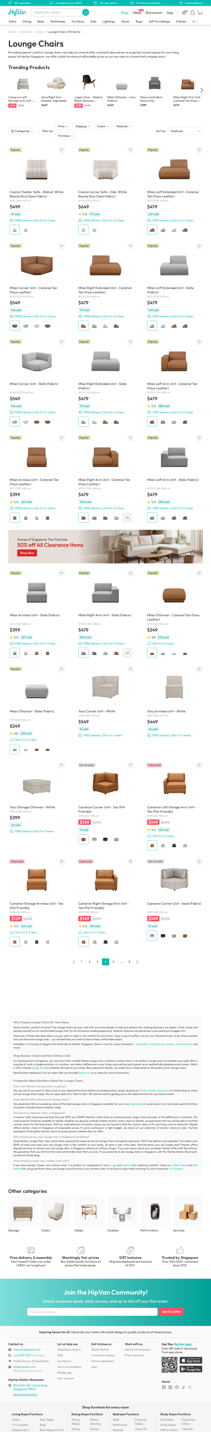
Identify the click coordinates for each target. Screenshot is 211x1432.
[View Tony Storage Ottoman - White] (36, 798)
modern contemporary (179, 1044)
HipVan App (182, 1344)
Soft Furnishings (159, 21)
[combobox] (60, 12)
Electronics (200, 21)
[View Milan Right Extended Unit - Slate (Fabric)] (105, 383)
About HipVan (100, 1349)
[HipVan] (17, 12)
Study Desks (168, 1425)
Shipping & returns (69, 1349)
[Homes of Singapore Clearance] (105, 546)
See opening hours (25, 1394)
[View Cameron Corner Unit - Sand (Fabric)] (174, 900)
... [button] (121, 961)
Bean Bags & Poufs (52, 1430)
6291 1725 (22, 1355)
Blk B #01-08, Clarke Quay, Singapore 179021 (30, 1387)
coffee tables (179, 1165)
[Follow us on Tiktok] (183, 1387)
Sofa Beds (166, 1419)
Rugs (139, 21)
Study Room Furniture (175, 1414)
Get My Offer (171, 1312)
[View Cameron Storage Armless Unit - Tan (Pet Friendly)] (36, 903)
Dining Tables (76, 1422)
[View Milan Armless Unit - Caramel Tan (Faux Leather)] (36, 479)
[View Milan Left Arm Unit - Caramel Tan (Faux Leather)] (174, 383)
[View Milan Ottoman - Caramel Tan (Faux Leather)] (174, 614)
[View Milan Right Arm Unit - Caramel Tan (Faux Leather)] (105, 479)
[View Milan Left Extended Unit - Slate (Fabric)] (174, 287)
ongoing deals (138, 1103)
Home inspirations (102, 1361)
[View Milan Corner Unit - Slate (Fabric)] (36, 383)
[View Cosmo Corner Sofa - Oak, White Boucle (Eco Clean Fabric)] (105, 191)
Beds (41, 21)
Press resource (134, 1355)
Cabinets (187, 1429)
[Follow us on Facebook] (164, 1387)
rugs (113, 1165)
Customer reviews (103, 1355)
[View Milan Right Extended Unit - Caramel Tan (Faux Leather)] (105, 287)
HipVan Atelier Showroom (154, 1090)
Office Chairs (169, 1430)
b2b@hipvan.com (24, 1367)
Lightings (109, 21)
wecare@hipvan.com (27, 1349)
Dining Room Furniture (87, 1414)
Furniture (78, 21)
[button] (85, 12)
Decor (125, 21)
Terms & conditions (69, 1367)
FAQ (60, 1355)
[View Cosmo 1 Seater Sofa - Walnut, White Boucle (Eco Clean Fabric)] (36, 191)
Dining (27, 21)
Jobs (94, 1367)
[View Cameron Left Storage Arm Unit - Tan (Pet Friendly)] (174, 806)
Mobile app (64, 1372)
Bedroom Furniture (126, 1414)
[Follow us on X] (190, 1387)
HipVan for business (137, 1349)
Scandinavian (157, 1044)
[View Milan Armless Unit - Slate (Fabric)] (36, 614)
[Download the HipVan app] (182, 1365)
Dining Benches (95, 1422)
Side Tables (47, 1419)
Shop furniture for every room (105, 1407)
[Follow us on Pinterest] (177, 1387)
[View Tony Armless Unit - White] (174, 702)
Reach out (84, 1072)
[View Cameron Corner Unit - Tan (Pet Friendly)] (105, 803)
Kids (93, 21)
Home (12, 32)
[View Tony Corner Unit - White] (105, 702)
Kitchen (181, 21)
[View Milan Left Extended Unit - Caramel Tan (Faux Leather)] (174, 191)
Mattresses (57, 21)
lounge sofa (38, 1067)
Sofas (12, 21)
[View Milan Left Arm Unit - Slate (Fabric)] (174, 479)
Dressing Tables (140, 1422)
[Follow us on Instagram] (170, 1387)
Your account (65, 1378)
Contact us (64, 1361)
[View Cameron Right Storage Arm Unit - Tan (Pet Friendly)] (105, 903)
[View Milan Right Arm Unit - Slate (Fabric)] (105, 614)
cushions (127, 1165)
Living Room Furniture (27, 1414)
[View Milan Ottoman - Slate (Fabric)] (36, 710)
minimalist (142, 1044)
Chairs (39, 32)
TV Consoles (176, 1168)
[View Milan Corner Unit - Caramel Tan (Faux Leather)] (36, 287)
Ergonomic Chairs (189, 1422)
